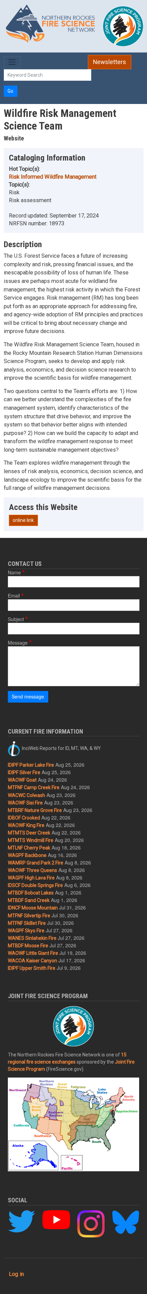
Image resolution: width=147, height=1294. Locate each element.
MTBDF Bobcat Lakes (31, 893)
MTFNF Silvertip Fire (29, 915)
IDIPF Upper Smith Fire (31, 968)
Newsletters (109, 62)
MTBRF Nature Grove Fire (35, 810)
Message (18, 642)
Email (14, 595)
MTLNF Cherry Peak (29, 848)
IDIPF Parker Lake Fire (31, 765)
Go (10, 91)
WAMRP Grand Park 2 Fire (35, 863)
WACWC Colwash (26, 795)
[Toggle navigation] (12, 62)
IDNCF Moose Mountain (33, 908)
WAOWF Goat (22, 780)
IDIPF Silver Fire (24, 772)
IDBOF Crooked (24, 818)
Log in (16, 1274)
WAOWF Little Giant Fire (33, 953)
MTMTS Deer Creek (29, 833)
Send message (28, 696)
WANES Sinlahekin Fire (32, 938)
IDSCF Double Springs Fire (35, 885)
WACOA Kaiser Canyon (32, 960)
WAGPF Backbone (27, 855)
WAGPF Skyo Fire (26, 930)
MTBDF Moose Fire (28, 945)
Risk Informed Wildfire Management (52, 177)
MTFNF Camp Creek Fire (33, 787)
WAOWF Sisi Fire (25, 803)
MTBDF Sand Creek (29, 900)
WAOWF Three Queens (32, 870)
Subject (16, 619)
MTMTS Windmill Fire (30, 840)
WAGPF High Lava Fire (31, 878)
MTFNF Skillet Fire (27, 923)
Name (14, 572)
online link (23, 520)
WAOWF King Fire (26, 825)
